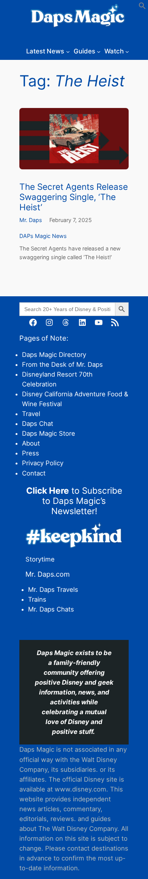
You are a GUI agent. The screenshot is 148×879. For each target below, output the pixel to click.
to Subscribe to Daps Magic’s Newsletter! (74, 500)
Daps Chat (37, 423)
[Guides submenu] (99, 51)
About (31, 443)
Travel (31, 414)
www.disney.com (80, 789)
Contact (34, 473)
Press (30, 453)
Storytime (40, 559)
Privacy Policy (42, 463)
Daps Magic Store (48, 433)
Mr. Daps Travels (53, 589)
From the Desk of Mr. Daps (62, 364)
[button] (142, 7)
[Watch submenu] (127, 51)
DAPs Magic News (43, 236)
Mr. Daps (30, 220)
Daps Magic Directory (54, 354)
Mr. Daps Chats (51, 609)
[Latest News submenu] (68, 51)
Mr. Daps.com (47, 574)
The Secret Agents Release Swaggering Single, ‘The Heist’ (73, 196)
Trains (37, 599)
